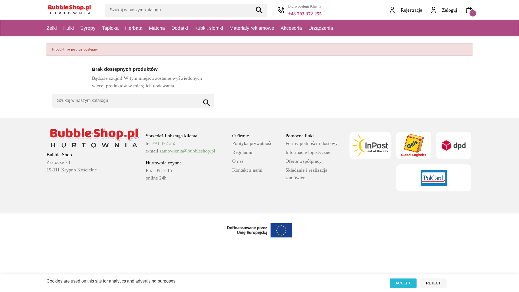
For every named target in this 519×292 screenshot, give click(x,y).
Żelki (51, 28)
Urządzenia (320, 28)
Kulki (68, 28)
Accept (403, 283)
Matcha (157, 28)
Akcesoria (291, 28)
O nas (238, 161)
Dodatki (179, 28)
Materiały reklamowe (251, 28)
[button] (469, 10)
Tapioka (110, 28)
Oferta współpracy (303, 161)
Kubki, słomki (208, 28)
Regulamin (243, 152)
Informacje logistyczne (307, 152)
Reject (433, 283)
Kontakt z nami (247, 170)
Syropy (87, 28)
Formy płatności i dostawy (311, 143)
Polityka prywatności (253, 143)
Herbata (133, 28)
